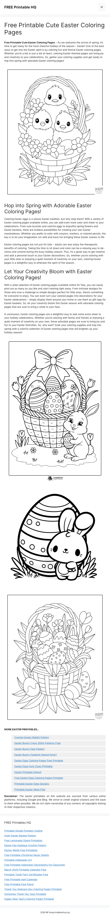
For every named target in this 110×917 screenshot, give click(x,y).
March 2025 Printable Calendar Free (25, 869)
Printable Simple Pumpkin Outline (23, 830)
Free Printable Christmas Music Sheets (26, 855)
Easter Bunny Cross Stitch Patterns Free (37, 743)
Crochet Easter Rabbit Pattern (31, 737)
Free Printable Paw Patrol (19, 884)
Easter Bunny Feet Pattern (29, 749)
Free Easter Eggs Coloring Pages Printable (38, 778)
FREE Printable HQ (20, 7)
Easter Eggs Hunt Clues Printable (33, 766)
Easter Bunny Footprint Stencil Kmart (35, 754)
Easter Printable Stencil (27, 772)
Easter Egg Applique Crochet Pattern (25, 845)
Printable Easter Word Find (29, 789)
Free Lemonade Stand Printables (23, 840)
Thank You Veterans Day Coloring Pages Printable (33, 889)
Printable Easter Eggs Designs (31, 783)
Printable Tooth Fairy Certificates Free (26, 874)
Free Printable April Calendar (21, 879)
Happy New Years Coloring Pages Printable (29, 899)
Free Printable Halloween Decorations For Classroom (34, 864)
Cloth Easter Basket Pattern (20, 835)
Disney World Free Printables (21, 850)
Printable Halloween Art (18, 860)
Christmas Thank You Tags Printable (25, 894)
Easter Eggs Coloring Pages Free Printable (38, 760)
